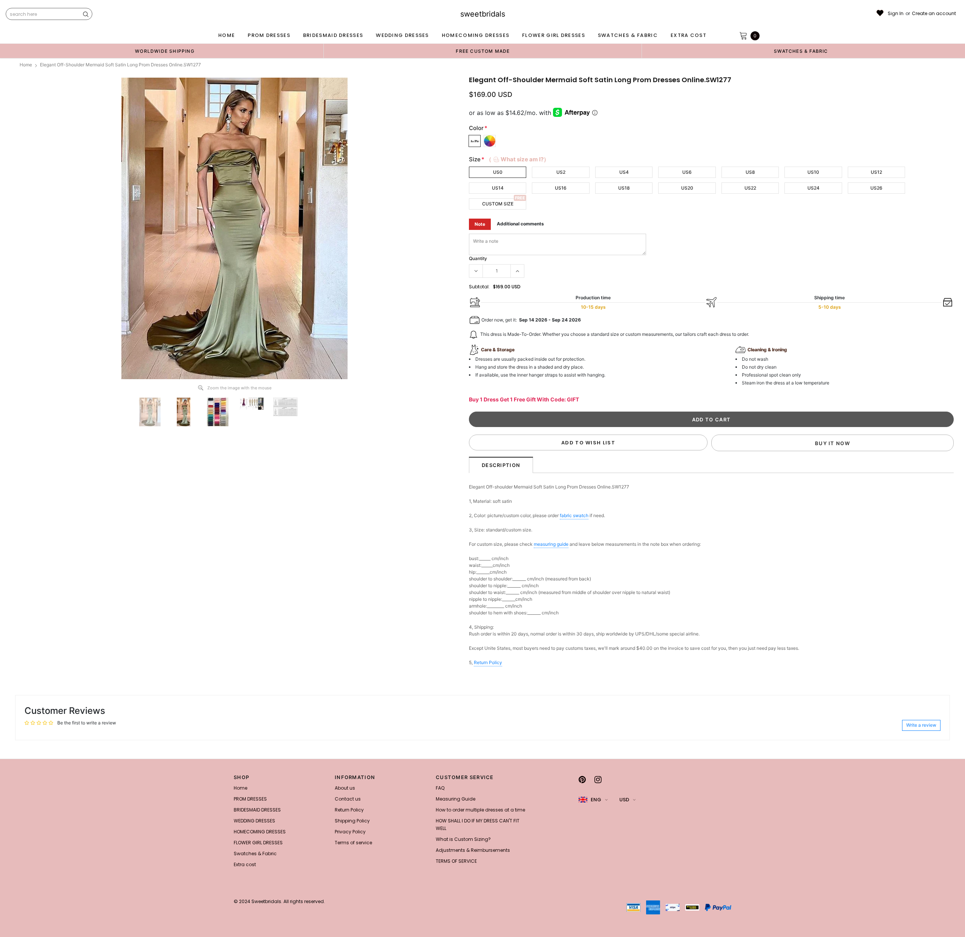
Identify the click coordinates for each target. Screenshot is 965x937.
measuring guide (551, 544)
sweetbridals (482, 13)
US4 (624, 172)
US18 (624, 188)
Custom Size (497, 204)
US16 (561, 188)
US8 (750, 172)
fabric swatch (574, 515)
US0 (497, 172)
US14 (498, 188)
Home (26, 64)
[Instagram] (598, 779)
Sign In (896, 14)
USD (624, 799)
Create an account (934, 14)
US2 (560, 172)
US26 (876, 188)
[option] (165, 51)
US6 (687, 172)
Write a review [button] (921, 725)
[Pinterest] (582, 779)
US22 (750, 188)
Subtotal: (479, 286)
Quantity (478, 258)
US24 (813, 188)
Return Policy (488, 662)
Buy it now (832, 443)
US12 (876, 172)
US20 (687, 188)
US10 (813, 172)
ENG (596, 799)
